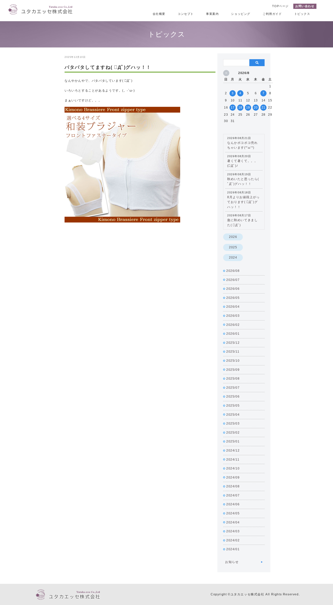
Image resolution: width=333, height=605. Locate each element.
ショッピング (240, 13)
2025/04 (233, 414)
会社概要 (159, 13)
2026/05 (233, 297)
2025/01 (233, 441)
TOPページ (280, 6)
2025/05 (233, 405)
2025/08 (233, 378)
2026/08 (233, 270)
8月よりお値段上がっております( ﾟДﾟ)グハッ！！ (243, 202)
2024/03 (233, 531)
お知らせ (232, 562)
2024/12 (233, 450)
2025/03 (233, 423)
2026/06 (233, 288)
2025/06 (233, 396)
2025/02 (233, 432)
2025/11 (232, 351)
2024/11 (232, 459)
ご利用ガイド (272, 13)
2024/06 (233, 504)
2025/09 (233, 369)
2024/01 (233, 549)
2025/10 (233, 360)
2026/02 (233, 324)
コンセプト (186, 13)
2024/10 (233, 468)
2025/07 (233, 387)
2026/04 (233, 306)
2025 (233, 247)
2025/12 (233, 342)
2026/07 (233, 279)
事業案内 (212, 13)
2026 (233, 236)
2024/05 (233, 513)
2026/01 (233, 333)
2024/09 (233, 477)
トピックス (302, 13)
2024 (233, 257)
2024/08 (233, 486)
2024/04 (233, 522)
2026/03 (233, 315)
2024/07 (233, 495)
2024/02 (233, 540)
